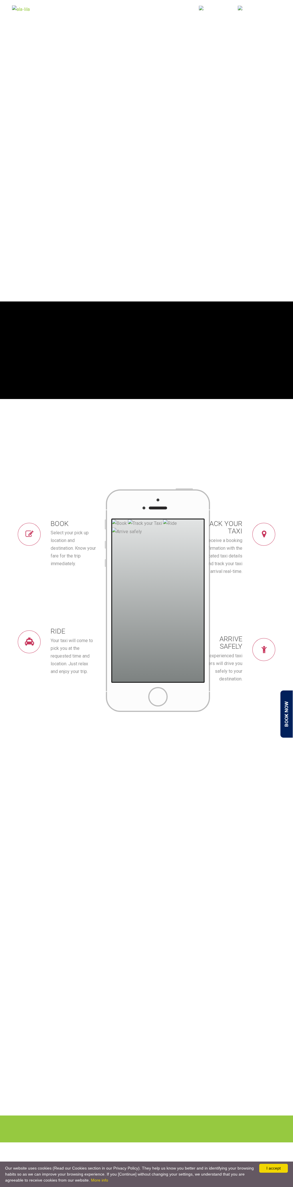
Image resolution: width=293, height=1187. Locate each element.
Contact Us (133, 9)
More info (99, 1180)
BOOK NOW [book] (286, 714)
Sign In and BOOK (171, 9)
